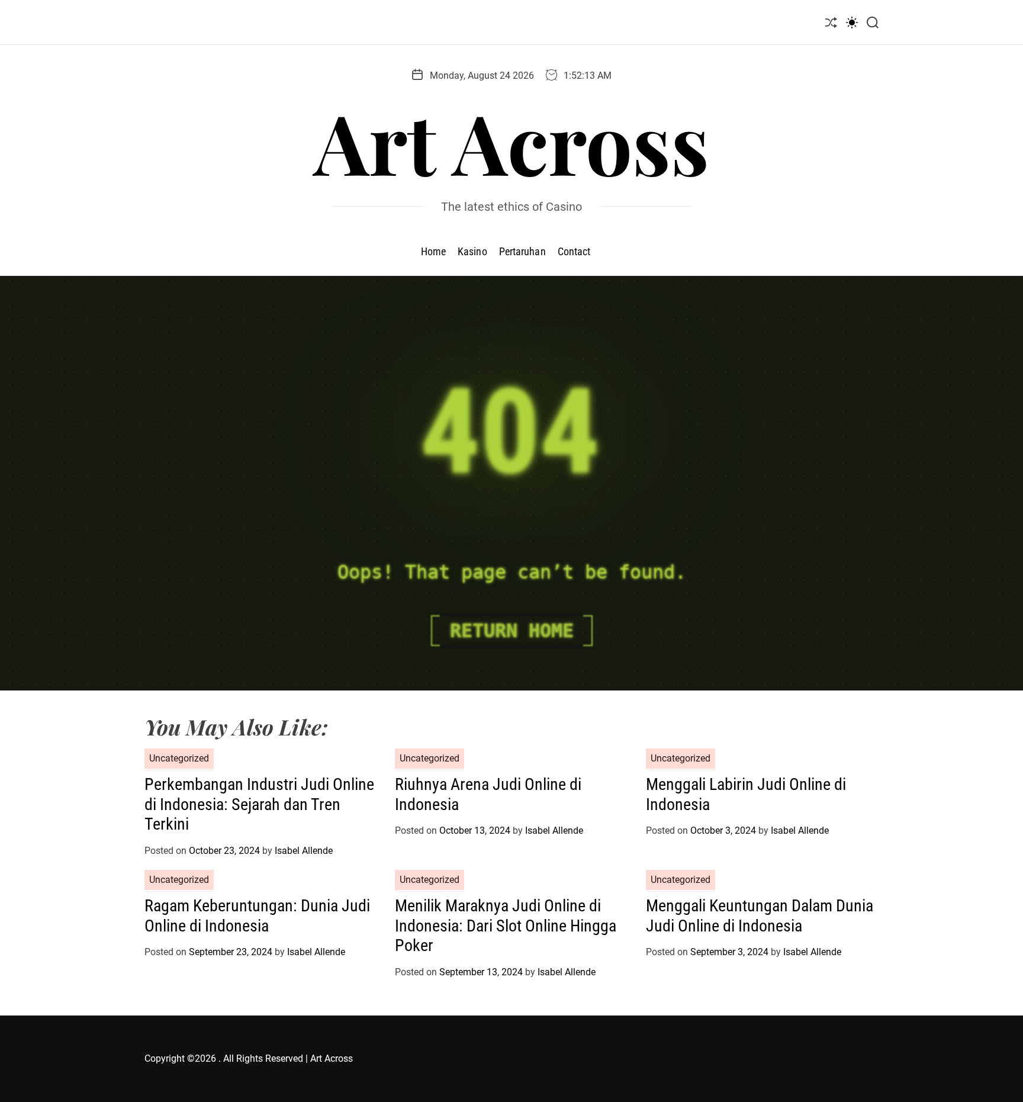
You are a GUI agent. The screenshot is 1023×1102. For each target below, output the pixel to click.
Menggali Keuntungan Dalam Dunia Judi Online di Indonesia (759, 916)
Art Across (511, 141)
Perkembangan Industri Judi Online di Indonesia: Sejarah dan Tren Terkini (259, 804)
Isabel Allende (304, 850)
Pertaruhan (522, 251)
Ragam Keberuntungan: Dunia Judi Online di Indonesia (257, 916)
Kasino (472, 251)
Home (433, 251)
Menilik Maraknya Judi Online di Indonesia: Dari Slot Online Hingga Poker (505, 925)
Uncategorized (179, 758)
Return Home (512, 630)
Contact (574, 251)
